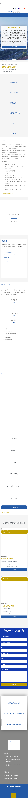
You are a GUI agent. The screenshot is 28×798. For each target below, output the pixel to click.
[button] (14, 15)
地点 (2, 658)
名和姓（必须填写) (5, 636)
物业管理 (14, 12)
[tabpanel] (14, 167)
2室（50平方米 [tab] (5, 512)
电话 (2, 647)
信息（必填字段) (5, 670)
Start (2, 60)
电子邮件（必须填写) (6, 642)
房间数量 (3, 664)
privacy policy (14, 221)
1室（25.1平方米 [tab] (5, 284)
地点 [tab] (4, 140)
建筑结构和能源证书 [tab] (8, 193)
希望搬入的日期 (4, 653)
